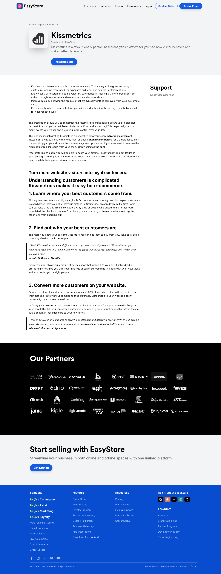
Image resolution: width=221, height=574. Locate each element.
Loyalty (40, 517)
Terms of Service (169, 566)
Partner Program (167, 526)
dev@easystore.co (163, 94)
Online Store (79, 499)
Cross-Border (37, 549)
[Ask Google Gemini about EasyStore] (174, 499)
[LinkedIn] (45, 558)
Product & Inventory (84, 515)
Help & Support (124, 509)
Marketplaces (37, 533)
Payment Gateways (83, 526)
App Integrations (82, 531)
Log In (148, 6)
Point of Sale (80, 504)
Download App (81, 537)
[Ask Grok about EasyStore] (187, 499)
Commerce (42, 499)
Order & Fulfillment (83, 520)
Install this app (64, 61)
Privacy (183, 566)
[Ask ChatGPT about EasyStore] (160, 499)
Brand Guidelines (167, 520)
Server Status (122, 520)
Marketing (42, 511)
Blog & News (122, 504)
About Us (163, 515)
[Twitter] (51, 558)
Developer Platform (169, 531)
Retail (39, 505)
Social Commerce (40, 528)
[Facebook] (32, 558)
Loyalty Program (82, 509)
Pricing (119, 6)
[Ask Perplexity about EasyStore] (180, 499)
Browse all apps (36, 24)
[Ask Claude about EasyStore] (167, 499)
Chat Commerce (39, 544)
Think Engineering (168, 537)
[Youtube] (58, 558)
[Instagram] (38, 558)
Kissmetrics (52, 24)
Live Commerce (39, 538)
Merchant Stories (125, 515)
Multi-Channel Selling (42, 522)
